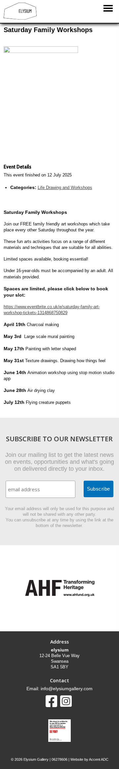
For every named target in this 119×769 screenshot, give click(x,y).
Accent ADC (98, 759)
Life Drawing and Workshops (65, 187)
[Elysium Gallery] (20, 18)
